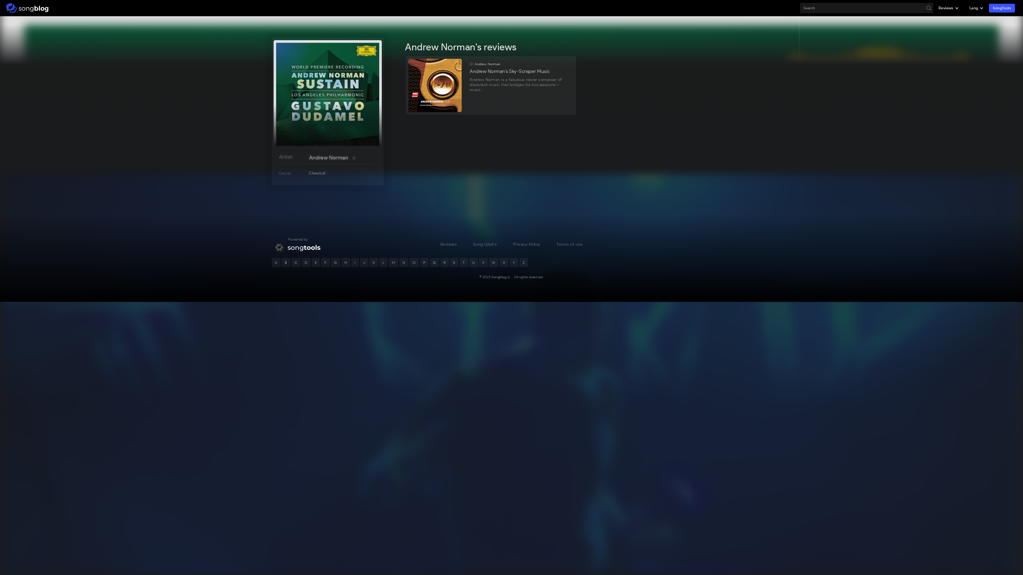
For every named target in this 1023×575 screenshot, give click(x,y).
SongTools (1002, 8)
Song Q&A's (485, 244)
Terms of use (570, 244)
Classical (317, 173)
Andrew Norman (328, 157)
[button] (948, 8)
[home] (27, 8)
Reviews (448, 244)
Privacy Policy (526, 244)
